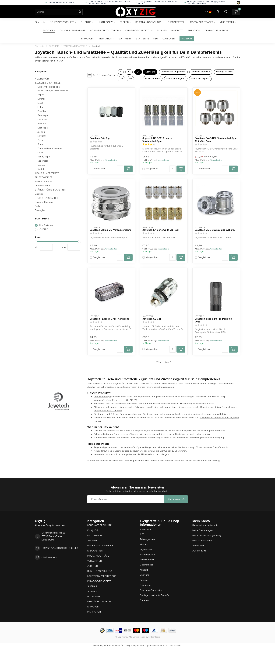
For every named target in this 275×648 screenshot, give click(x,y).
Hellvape (42, 119)
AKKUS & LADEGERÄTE (47, 173)
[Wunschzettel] (225, 12)
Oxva (40, 140)
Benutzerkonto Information (205, 525)
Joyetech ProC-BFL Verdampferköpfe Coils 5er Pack (215, 139)
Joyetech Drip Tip (99, 138)
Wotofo (41, 169)
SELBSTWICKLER (43, 177)
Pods (37, 206)
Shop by (144, 636)
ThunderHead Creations (50, 148)
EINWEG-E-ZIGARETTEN (138, 30)
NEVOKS (42, 136)
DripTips (39, 193)
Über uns (144, 574)
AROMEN (124, 22)
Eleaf (40, 102)
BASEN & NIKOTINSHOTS (148, 22)
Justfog (41, 131)
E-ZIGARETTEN (176, 22)
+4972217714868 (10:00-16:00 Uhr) (60, 548)
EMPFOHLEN (87, 38)
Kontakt (144, 569)
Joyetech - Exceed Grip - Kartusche (109, 318)
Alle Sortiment (46, 225)
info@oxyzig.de (49, 557)
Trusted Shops (113, 645)
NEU (155, 38)
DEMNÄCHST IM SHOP (216, 30)
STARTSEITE (142, 38)
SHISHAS (162, 30)
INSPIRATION (105, 38)
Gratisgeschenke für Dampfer (155, 595)
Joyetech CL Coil (151, 318)
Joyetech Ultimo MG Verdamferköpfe (110, 230)
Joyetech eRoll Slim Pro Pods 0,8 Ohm (213, 320)
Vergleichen (99, 168)
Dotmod (42, 98)
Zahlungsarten (147, 539)
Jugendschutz (146, 549)
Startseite (40, 22)
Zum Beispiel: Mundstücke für (214, 417)
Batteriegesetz (147, 554)
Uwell (41, 152)
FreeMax (42, 111)
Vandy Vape (44, 156)
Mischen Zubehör (43, 181)
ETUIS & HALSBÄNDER (47, 198)
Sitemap (144, 580)
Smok (40, 144)
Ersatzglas (40, 210)
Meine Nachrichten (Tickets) (206, 535)
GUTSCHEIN (194, 30)
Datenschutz (146, 564)
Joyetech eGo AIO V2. (127, 400)
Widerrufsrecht (147, 559)
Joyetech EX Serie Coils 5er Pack (160, 230)
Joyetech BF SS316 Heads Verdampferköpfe (157, 139)
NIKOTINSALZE (105, 22)
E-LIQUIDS (86, 22)
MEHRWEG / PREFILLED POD (104, 30)
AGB (142, 534)
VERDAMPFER (227, 22)
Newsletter (145, 585)
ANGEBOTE (177, 30)
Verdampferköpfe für (105, 400)
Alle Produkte (199, 550)
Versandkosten (111, 160)
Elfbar (41, 107)
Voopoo (41, 164)
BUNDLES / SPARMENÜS (72, 30)
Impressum (145, 529)
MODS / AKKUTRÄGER (201, 22)
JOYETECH (44, 229)
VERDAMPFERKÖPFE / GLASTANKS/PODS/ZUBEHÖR (53, 89)
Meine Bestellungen (202, 530)
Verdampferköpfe (102, 396)
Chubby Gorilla (42, 185)
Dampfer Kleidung (44, 202)
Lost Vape (43, 127)
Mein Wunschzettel (202, 540)
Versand (144, 544)
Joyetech (96, 46)
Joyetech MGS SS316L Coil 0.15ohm (215, 230)
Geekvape (43, 115)
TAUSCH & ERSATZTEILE (75, 46)
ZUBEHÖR (48, 30)
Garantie (144, 600)
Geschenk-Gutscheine (151, 590)
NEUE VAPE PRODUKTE (62, 22)
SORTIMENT (125, 38)
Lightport (155, 636)
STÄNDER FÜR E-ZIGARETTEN (50, 189)
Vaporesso (43, 160)
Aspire (41, 94)
